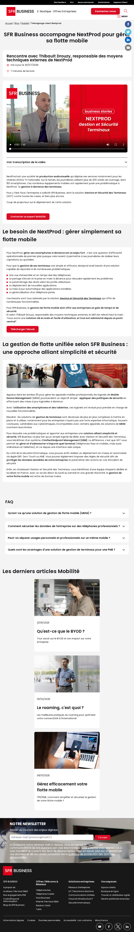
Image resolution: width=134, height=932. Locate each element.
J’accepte (102, 837)
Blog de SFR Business (14, 905)
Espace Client (120, 2)
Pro (72, 2)
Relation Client (43, 905)
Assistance (103, 2)
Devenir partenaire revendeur (115, 898)
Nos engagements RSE (14, 895)
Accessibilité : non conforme (78, 920)
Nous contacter (86, 2)
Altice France (101, 920)
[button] (67, 513)
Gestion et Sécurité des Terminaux (80, 298)
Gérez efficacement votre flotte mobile (62, 787)
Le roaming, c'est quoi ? (60, 707)
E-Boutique (44, 11)
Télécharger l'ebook (22, 329)
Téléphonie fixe (43, 890)
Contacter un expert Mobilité (28, 216)
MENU (124, 16)
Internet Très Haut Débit (47, 901)
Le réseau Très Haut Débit (15, 891)
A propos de (9, 887)
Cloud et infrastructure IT (80, 898)
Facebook (128, 24)
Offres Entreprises (64, 11)
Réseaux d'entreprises (79, 887)
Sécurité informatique (79, 902)
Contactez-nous (105, 11)
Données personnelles (49, 920)
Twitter (128, 32)
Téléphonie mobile (45, 894)
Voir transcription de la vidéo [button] (26, 162)
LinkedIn (128, 40)
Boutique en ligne (109, 891)
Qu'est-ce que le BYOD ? (61, 631)
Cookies (31, 920)
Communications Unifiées (81, 895)
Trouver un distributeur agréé (115, 895)
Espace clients (108, 887)
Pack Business (43, 897)
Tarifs (39, 909)
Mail (128, 47)
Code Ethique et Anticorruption (11, 899)
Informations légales (13, 920)
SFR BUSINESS (10, 881)
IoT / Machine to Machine (81, 891)
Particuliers (60, 2)
